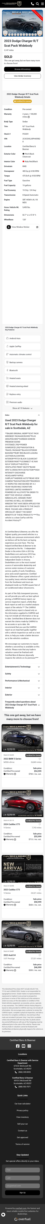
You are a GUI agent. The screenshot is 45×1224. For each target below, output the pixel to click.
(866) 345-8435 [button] (24, 1072)
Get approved (22, 1137)
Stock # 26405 (9, 755)
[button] (32, 3)
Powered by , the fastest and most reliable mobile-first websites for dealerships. (22, 1211)
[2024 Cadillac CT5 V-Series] (22, 803)
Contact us (22, 1131)
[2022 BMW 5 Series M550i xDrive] (22, 738)
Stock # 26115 (9, 820)
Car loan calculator (22, 1104)
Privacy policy (22, 1110)
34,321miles (36, 893)
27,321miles (36, 958)
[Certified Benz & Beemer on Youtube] (22, 1045)
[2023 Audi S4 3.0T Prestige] (22, 934)
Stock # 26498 (9, 886)
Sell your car (22, 1124)
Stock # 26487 (9, 951)
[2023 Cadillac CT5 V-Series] (22, 869)
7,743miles (36, 828)
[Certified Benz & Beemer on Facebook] (17, 1045)
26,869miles (36, 762)
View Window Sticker (20, 227)
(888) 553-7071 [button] (24, 1087)
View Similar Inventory (22, 76)
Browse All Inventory (22, 69)
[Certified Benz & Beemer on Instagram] (28, 1045)
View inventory (22, 1117)
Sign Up (23, 1193)
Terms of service (23, 1144)
